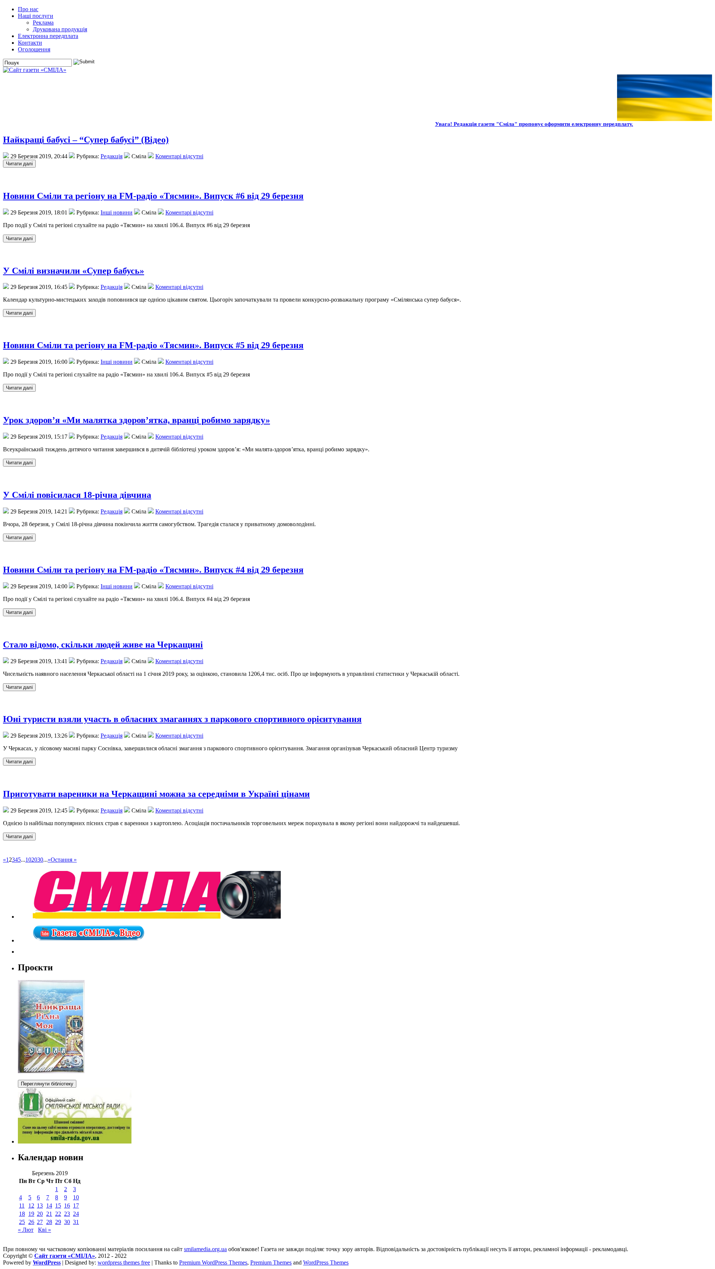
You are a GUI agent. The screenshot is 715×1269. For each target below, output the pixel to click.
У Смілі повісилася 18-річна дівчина (77, 495)
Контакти (30, 42)
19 (31, 1214)
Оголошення (34, 49)
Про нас (28, 9)
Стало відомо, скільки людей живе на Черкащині (103, 644)
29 (58, 1222)
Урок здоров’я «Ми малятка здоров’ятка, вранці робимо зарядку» (136, 420)
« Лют (26, 1230)
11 (22, 1205)
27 (40, 1222)
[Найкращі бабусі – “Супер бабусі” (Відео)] (19, 163)
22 (58, 1214)
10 (28, 859)
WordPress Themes (326, 1262)
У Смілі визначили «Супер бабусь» (73, 271)
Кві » (44, 1230)
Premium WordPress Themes (213, 1262)
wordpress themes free (124, 1262)
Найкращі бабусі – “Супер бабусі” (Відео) (86, 139)
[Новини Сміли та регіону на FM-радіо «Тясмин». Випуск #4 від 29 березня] (19, 612)
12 (31, 1205)
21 (49, 1214)
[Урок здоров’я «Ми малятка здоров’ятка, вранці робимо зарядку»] (19, 462)
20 (34, 859)
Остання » (64, 859)
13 (40, 1205)
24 (76, 1214)
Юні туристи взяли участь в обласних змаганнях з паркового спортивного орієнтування (182, 719)
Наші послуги (35, 16)
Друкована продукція (60, 29)
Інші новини (117, 212)
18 (22, 1214)
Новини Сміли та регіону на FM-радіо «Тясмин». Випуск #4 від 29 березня (153, 570)
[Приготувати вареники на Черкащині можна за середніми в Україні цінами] (19, 836)
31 (76, 1222)
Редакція (112, 156)
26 (31, 1222)
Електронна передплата (48, 36)
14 (49, 1205)
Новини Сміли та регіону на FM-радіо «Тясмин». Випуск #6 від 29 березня (153, 196)
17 (76, 1205)
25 (22, 1222)
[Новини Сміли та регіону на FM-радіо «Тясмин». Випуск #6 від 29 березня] (19, 238)
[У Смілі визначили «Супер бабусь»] (19, 312)
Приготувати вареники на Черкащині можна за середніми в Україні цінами (156, 794)
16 (67, 1205)
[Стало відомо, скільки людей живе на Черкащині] (19, 687)
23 (67, 1214)
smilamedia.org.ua (205, 1249)
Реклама (43, 22)
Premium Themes (271, 1262)
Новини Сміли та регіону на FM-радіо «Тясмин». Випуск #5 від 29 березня (153, 345)
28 (49, 1222)
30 (40, 859)
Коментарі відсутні (179, 156)
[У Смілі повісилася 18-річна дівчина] (19, 537)
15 (58, 1205)
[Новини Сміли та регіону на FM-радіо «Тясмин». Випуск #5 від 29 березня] (19, 387)
